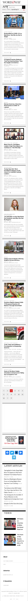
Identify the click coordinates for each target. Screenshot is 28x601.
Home (4, 9)
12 (3, 398)
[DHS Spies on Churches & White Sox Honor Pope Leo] (10, 529)
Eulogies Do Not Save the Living (13, 503)
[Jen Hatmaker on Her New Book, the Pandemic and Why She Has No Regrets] (14, 204)
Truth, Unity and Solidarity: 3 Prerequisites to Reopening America (12, 346)
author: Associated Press (11, 262)
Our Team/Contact (8, 561)
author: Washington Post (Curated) (11, 66)
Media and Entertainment (9, 215)
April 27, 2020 (7, 64)
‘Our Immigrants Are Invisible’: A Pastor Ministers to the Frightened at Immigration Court (13, 497)
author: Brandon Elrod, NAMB (12, 308)
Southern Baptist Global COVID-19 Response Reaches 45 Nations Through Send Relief (14, 304)
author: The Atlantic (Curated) (12, 376)
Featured (15, 143)
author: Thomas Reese (10, 39)
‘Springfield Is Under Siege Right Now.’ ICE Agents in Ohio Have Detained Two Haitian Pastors (13, 472)
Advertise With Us (8, 574)
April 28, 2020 (7, 38)
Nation (6, 102)
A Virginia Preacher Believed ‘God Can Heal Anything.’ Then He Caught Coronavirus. (13, 61)
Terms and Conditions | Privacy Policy (14, 595)
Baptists (6, 300)
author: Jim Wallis (17, 349)
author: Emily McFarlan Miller (12, 222)
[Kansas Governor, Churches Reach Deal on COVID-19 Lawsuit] (14, 92)
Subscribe (6, 585)
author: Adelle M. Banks (10, 109)
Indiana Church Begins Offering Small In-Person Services (13, 259)
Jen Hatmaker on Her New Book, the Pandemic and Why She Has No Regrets (14, 218)
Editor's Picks (8, 58)
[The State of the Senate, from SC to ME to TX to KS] (10, 545)
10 (18, 394)
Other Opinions (8, 32)
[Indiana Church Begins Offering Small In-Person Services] (14, 247)
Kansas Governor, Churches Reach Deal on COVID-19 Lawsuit (12, 105)
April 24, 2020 (7, 349)
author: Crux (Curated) (10, 176)
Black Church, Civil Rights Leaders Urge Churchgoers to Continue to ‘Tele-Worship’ (13, 146)
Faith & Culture (8, 143)
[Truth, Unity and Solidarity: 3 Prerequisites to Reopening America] (14, 333)
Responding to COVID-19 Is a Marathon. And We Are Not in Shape (13, 35)
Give (4, 564)
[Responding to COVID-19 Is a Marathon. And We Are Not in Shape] (14, 21)
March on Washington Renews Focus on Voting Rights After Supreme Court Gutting (13, 481)
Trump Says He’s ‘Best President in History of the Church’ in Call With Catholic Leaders (12, 171)
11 (22, 394)
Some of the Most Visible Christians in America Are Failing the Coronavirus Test (14, 372)
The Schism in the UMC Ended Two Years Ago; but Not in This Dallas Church (13, 490)
